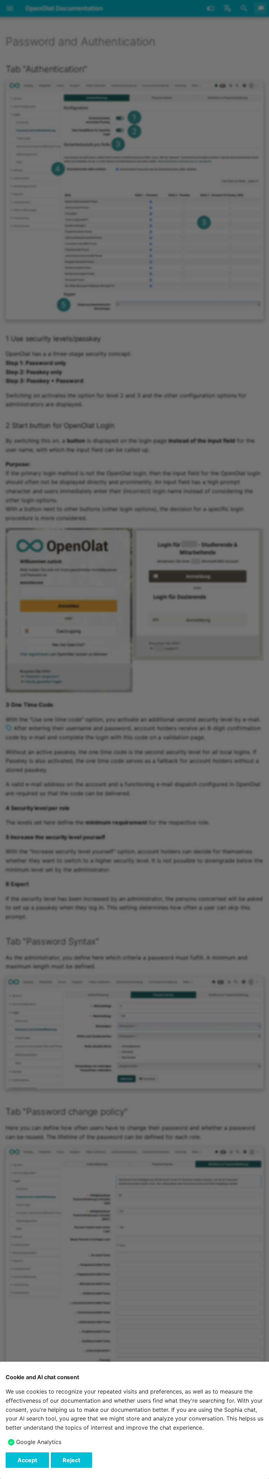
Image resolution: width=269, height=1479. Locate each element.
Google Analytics (38, 1441)
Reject (71, 1460)
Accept (27, 1460)
